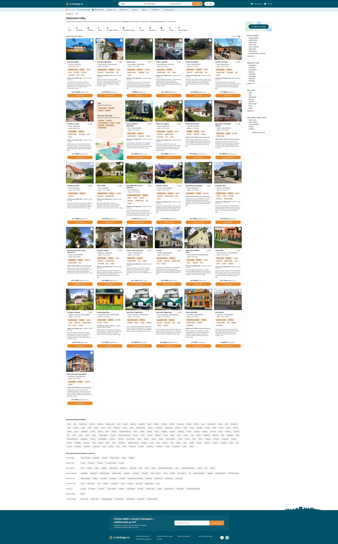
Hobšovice (117, 428)
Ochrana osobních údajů (165, 536)
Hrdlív (185, 428)
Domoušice (234, 424)
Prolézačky (136, 473)
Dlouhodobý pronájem (193, 489)
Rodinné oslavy (150, 489)
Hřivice (228, 428)
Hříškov (69, 431)
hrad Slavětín (252, 76)
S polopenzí (113, 478)
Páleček (100, 443)
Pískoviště (145, 473)
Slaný (184, 443)
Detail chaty (139, 95)
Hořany (150, 428)
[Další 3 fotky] (228, 49)
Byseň (149, 424)
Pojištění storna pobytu (143, 539)
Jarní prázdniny (119, 499)
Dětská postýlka (85, 478)
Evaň (109, 428)
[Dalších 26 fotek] (168, 111)
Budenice (133, 424)
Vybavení (144, 9)
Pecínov (187, 439)
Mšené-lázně (194, 254)
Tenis (98, 483)
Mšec (237, 435)
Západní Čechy (225, 64)
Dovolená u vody (85, 9)
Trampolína (84, 473)
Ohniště (172, 473)
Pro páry (83, 489)
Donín (69, 428)
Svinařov (111, 446)
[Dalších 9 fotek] (80, 111)
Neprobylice (84, 439)
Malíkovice (207, 435)
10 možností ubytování (204, 328)
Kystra (87, 435)
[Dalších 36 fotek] (228, 237)
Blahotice (100, 424)
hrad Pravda (252, 74)
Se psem (112, 123)
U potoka (130, 483)
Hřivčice (235, 428)
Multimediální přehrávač (165, 468)
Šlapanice (219, 188)
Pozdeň (69, 443)
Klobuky (149, 431)
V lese (158, 483)
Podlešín (233, 439)
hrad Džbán (252, 67)
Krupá (220, 431)
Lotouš (165, 435)
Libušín (143, 435)
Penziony (100, 110)
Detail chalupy (80, 95)
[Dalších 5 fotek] (109, 299)
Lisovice (150, 435)
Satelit (96, 468)
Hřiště (82, 483)
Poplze (218, 253)
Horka (131, 428)
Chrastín (160, 188)
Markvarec (216, 435)
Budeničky (142, 424)
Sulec (104, 446)
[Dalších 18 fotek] (228, 299)
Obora (139, 439)
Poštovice (86, 443)
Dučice (96, 428)
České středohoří (112, 64)
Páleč (94, 443)
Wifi (206, 468)
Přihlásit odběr (216, 523)
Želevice (160, 253)
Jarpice (76, 431)
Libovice (135, 435)
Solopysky (224, 443)
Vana (140, 468)
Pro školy (140, 489)
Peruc (194, 439)
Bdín (75, 424)
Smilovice (71, 64)
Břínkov (172, 424)
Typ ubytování (155, 9)
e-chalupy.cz (69, 13)
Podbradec (225, 439)
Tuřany (167, 446)
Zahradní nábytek (220, 473)
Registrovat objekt (184, 536)
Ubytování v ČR (111, 9)
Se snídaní (122, 478)
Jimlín (107, 431)
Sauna (118, 123)
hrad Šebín (252, 80)
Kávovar (89, 468)
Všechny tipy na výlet (258, 132)
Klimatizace (123, 468)
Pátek (107, 443)
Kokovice (172, 431)
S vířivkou (108, 120)
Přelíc (113, 443)
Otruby (161, 439)
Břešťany (164, 424)
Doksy (220, 424)
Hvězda (207, 428)
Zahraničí (134, 9)
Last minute (71, 9)
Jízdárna (105, 483)
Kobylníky (164, 431)
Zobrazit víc (250, 56)
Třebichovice (176, 446)
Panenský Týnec (170, 439)
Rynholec (189, 126)
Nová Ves (112, 439)
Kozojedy (196, 431)
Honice (125, 428)
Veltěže (219, 128)
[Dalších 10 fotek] (109, 172)
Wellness (121, 489)
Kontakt (159, 539)
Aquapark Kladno (253, 38)
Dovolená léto (130, 499)
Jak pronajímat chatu (205, 536)
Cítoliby (196, 424)
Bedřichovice (83, 424)
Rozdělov (144, 443)
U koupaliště (114, 483)
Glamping (107, 110)
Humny (192, 428)
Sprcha (154, 468)
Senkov (178, 443)
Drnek (83, 428)
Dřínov (103, 428)
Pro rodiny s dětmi (103, 123)
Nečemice (71, 314)
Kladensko (125, 21)
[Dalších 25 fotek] (198, 111)
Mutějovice (101, 253)
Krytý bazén (93, 473)
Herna (82, 468)
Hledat (198, 4)
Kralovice (204, 431)
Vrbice (188, 254)
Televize (199, 468)
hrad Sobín (252, 78)
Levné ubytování (169, 489)
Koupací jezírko (116, 473)
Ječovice (100, 431)
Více (77, 88)
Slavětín (191, 443)
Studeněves (96, 446)
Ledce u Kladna (132, 64)
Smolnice (215, 443)
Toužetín (141, 446)
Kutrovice (236, 431)
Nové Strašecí (130, 439)
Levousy (113, 435)
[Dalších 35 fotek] (228, 172)
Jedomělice (84, 431)
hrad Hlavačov (253, 69)
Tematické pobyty (169, 9)
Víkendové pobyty (99, 9)
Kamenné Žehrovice (125, 431)
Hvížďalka (199, 428)
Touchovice (132, 446)
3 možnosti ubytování (204, 137)
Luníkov (185, 435)
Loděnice (157, 435)
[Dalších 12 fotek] (168, 49)
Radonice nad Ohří (133, 443)
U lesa (122, 483)
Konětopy (181, 431)
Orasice (71, 254)
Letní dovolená (102, 127)
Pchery (180, 439)
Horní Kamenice (140, 428)
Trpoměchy (150, 446)
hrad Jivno (251, 72)
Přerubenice (121, 443)
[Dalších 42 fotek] (198, 299)
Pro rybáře (101, 489)
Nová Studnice (102, 439)
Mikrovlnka (133, 468)
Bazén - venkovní (155, 473)
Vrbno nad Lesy (102, 64)
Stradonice (78, 446)
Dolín (226, 424)
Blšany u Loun (110, 424)
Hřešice (221, 428)
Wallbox (95, 478)
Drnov (89, 428)
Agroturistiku (180, 489)
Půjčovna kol (158, 478)
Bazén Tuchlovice (254, 46)
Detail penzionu (198, 346)
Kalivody (114, 431)
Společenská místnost (188, 468)
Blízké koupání (110, 125)
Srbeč (231, 443)
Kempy (124, 458)
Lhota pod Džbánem (124, 435)
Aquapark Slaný (253, 40)
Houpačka (127, 473)
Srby (237, 443)
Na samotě (101, 125)
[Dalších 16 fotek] (228, 111)
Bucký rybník (252, 49)
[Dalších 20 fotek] (80, 49)
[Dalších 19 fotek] (139, 111)
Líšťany (199, 435)
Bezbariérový (169, 478)
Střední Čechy (140, 64)
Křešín (94, 435)
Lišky (70, 66)
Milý (223, 435)
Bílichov (156, 424)
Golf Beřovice (252, 65)
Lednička (104, 468)
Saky (172, 443)
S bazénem (101, 120)
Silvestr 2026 (84, 499)
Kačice (135, 431)
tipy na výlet (159, 21)
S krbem (212, 468)
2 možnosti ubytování (233, 139)
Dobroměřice (211, 424)
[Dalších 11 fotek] (80, 172)
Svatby (159, 489)
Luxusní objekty (111, 489)
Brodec (159, 126)
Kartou (83, 494)
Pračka (147, 468)
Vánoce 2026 (94, 499)
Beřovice (92, 424)
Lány (129, 190)
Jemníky (93, 431)
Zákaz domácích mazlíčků (135, 478)
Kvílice (74, 435)
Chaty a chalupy (102, 108)
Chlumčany (180, 424)
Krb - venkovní (182, 473)
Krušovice (228, 431)
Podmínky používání (142, 536)
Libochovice (224, 253)
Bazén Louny (252, 44)
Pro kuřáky (104, 478)
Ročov (129, 128)
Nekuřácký (149, 478)
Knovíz (157, 431)
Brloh (118, 424)
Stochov (69, 446)
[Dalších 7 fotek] (198, 49)
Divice (188, 64)
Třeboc (185, 446)
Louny (172, 435)
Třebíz (191, 446)
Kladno (142, 431)
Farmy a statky (114, 458)
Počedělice (78, 443)
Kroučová (213, 431)
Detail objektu (139, 222)
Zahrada (210, 473)
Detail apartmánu (228, 157)
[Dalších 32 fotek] (198, 237)
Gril (190, 473)
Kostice (189, 431)
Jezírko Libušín (253, 51)
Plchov (200, 439)
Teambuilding (131, 489)
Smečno (199, 443)
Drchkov (76, 428)
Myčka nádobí (113, 468)
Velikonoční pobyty (106, 499)
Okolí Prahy (78, 64)
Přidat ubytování (257, 4)
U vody (83, 463)
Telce (118, 446)
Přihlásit (269, 4)
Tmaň (124, 446)
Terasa (165, 473)
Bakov (69, 424)
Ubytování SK (123, 9)
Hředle (189, 188)
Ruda (70, 188)
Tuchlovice (159, 446)
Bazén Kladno (253, 42)
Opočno (146, 439)
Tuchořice (77, 314)
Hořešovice (159, 428)
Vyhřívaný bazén (104, 473)
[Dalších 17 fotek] (139, 49)
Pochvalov (216, 439)
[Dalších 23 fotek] (109, 49)
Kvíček (81, 435)
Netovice (92, 439)
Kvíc (68, 435)
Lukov (99, 188)
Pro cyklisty (92, 489)
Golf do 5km (90, 483)
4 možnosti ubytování (204, 196)
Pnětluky (207, 439)
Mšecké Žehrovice (162, 64)
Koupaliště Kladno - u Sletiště (257, 53)
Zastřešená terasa (233, 473)
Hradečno (178, 428)
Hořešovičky (168, 428)
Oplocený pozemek (199, 473)
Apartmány (111, 108)
